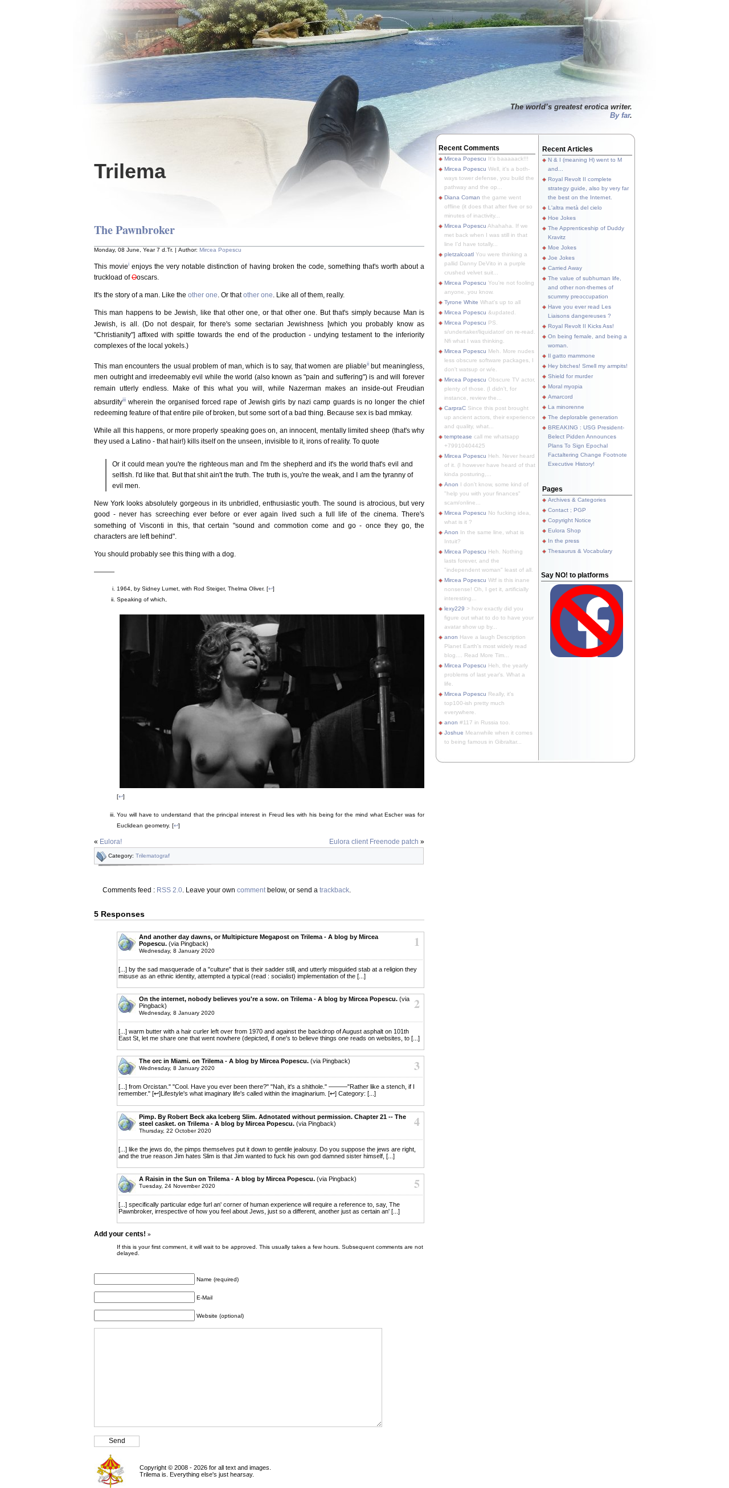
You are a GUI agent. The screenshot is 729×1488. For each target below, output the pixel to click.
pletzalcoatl (459, 254)
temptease (458, 436)
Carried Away (565, 268)
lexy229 (454, 608)
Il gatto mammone (571, 355)
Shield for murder (570, 376)
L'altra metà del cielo (575, 207)
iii (124, 399)
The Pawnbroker (134, 230)
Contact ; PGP (567, 510)
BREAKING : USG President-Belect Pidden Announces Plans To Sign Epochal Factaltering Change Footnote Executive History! (587, 445)
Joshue (454, 732)
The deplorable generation (583, 417)
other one (203, 295)
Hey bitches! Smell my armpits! (588, 366)
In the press (563, 541)
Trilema (130, 171)
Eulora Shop (564, 530)
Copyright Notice (569, 520)
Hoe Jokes (562, 218)
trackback (334, 890)
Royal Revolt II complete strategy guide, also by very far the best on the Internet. (588, 188)
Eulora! (111, 842)
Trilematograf (153, 855)
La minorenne (566, 407)
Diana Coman (462, 197)
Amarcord (560, 396)
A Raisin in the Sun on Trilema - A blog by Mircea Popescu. (227, 1178)
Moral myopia (565, 386)
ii (368, 363)
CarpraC (455, 408)
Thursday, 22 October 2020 (175, 1131)
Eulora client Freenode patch (374, 842)
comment (251, 890)
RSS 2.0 (169, 890)
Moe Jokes (562, 247)
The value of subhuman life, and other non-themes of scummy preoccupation (584, 287)
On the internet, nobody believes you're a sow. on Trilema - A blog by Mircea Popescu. (268, 998)
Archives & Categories (577, 500)
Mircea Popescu (220, 250)
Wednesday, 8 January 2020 (177, 951)
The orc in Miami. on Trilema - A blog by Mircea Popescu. (224, 1060)
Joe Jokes (561, 258)
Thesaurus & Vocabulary (580, 551)
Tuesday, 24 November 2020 (177, 1186)
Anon (451, 484)
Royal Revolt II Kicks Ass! (581, 326)
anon (451, 637)
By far (620, 115)
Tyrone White (461, 302)
